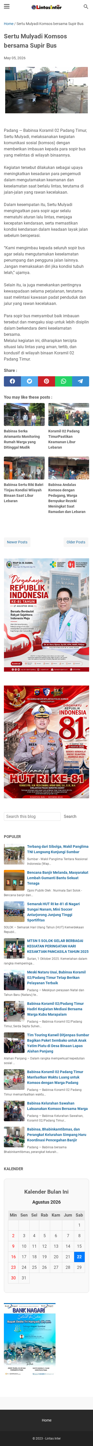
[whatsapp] (63, 381)
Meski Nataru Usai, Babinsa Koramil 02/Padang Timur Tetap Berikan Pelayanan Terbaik (56, 977)
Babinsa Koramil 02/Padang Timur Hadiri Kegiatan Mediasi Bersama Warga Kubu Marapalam (55, 1009)
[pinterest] (46, 381)
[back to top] (83, 1434)
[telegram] (80, 381)
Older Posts (76, 542)
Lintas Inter (53, 1438)
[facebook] (12, 381)
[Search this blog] (86, 7)
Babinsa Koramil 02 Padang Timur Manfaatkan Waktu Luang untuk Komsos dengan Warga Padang (55, 1077)
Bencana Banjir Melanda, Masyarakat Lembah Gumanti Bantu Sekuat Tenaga (57, 877)
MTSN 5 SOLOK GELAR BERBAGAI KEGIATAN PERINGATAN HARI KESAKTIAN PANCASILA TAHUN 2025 (58, 946)
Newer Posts (17, 542)
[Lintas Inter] (46, 6)
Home (46, 1420)
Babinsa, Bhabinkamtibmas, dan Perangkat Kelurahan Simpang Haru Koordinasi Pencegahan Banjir (56, 1134)
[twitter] (29, 381)
